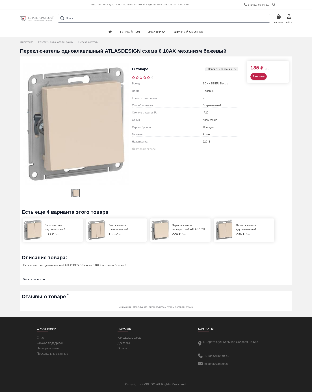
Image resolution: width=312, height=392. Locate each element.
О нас (40, 337)
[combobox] (164, 18)
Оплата (122, 348)
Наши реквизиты (48, 348)
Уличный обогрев (188, 31)
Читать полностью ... (36, 279)
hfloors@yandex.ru (216, 363)
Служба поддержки (50, 343)
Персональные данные (52, 353)
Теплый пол (130, 31)
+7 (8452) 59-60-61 (216, 355)
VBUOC (149, 384)
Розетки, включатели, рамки (56, 42)
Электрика (156, 31)
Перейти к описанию (220, 69)
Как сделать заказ (129, 337)
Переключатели (88, 42)
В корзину (258, 76)
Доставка (124, 343)
